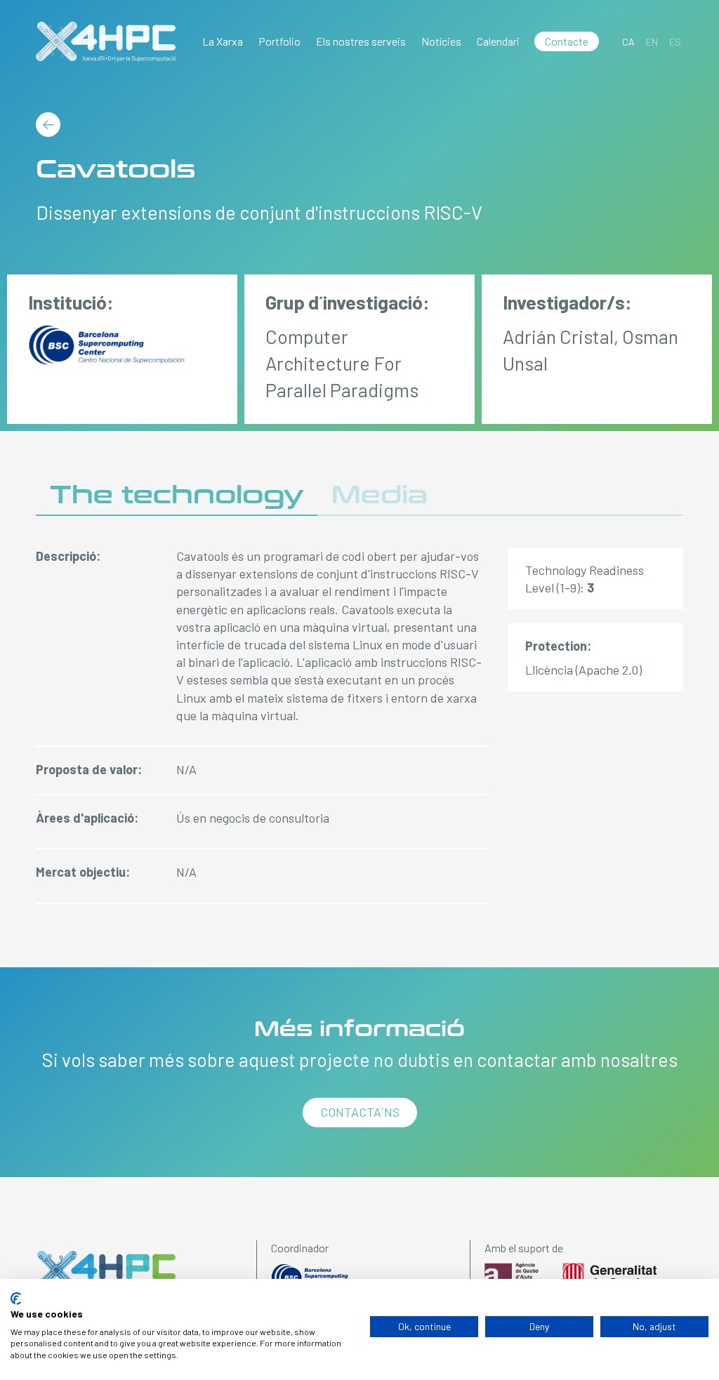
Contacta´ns (360, 1112)
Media (379, 495)
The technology (176, 495)
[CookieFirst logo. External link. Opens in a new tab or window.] (16, 1298)
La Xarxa (222, 41)
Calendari (498, 41)
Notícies (441, 41)
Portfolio (279, 41)
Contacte (566, 41)
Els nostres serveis (361, 41)
